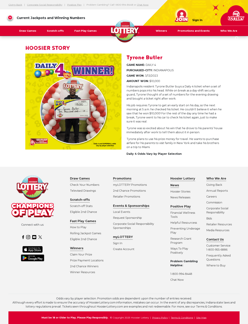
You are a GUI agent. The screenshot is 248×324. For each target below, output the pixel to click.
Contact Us (215, 239)
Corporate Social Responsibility (44, 4)
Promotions (122, 178)
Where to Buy (216, 265)
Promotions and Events (194, 30)
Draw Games (27, 30)
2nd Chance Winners (84, 266)
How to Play (78, 227)
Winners (161, 30)
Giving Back (15, 4)
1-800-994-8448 (181, 274)
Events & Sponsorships (131, 205)
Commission (214, 202)
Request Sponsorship (127, 217)
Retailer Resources (219, 224)
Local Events (121, 212)
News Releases (180, 197)
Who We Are (228, 30)
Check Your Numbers (84, 184)
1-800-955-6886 (216, 249)
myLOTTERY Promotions (130, 184)
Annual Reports (217, 190)
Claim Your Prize (81, 254)
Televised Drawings (83, 190)
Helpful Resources (183, 222)
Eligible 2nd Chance (83, 212)
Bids (209, 218)
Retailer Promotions (126, 196)
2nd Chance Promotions (129, 190)
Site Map (201, 317)
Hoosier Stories (180, 191)
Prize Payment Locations (86, 260)
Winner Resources (82, 272)
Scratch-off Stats (81, 206)
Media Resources (217, 230)
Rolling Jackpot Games (85, 233)
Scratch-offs (55, 30)
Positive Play (74, 4)
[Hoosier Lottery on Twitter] (41, 236)
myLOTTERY (123, 237)
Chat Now (142, 4)
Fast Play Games (85, 30)
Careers (211, 196)
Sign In (197, 20)
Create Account (123, 249)
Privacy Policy (160, 317)
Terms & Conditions (182, 317)
